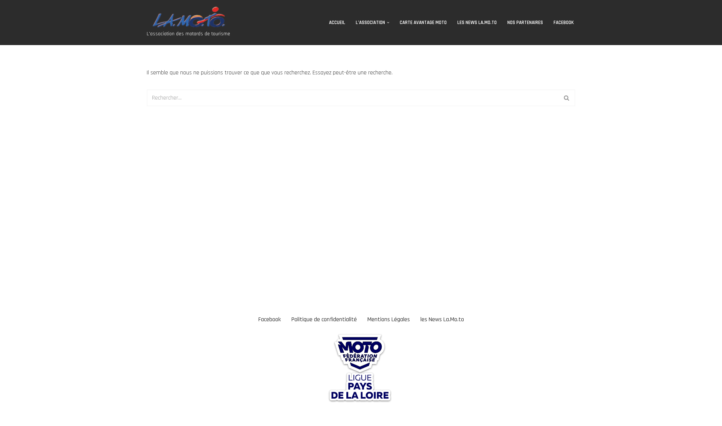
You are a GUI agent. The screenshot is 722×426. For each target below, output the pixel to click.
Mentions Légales (388, 319)
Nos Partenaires (525, 23)
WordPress (66, 416)
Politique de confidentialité (324, 319)
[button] (388, 22)
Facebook (564, 23)
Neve (12, 416)
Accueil (337, 23)
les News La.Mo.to (477, 23)
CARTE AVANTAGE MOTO (423, 23)
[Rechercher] (566, 97)
